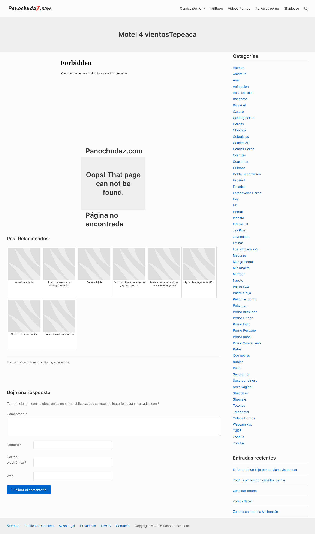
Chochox (239, 130)
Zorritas (239, 443)
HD (235, 205)
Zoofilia (238, 437)
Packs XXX (241, 287)
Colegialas (241, 137)
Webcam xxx (242, 424)
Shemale (239, 399)
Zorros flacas (243, 501)
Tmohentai (241, 412)
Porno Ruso (242, 337)
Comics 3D (241, 143)
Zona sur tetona (245, 491)
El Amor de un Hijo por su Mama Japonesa (265, 470)
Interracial (240, 224)
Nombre (14, 445)
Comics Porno (243, 149)
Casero (238, 112)
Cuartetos (240, 162)
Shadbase (240, 393)
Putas (237, 349)
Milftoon (239, 274)
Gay (236, 199)
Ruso (237, 368)
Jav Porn (239, 230)
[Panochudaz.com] (30, 8)
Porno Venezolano (247, 343)
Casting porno (243, 118)
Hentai (238, 212)
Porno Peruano (244, 330)
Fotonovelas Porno (247, 193)
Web (10, 476)
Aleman (238, 68)
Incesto (238, 218)
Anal (236, 80)
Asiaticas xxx (242, 93)
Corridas (239, 155)
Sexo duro (241, 374)
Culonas (239, 168)
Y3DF (237, 431)
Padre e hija (242, 293)
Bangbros (240, 99)
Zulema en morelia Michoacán (255, 512)
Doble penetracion (247, 174)
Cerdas (238, 124)
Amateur (239, 74)
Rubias (238, 362)
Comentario (17, 414)
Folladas (239, 187)
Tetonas (239, 405)
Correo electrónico (17, 459)
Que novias (241, 355)
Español (239, 180)
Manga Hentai (243, 262)
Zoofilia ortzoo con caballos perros (259, 480)
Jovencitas (241, 237)
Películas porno (244, 299)
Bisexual (239, 105)
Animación (241, 87)
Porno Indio (241, 324)
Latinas (238, 243)
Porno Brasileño (245, 312)
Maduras (239, 255)
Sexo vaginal (242, 387)
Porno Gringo (243, 318)
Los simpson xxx (245, 249)
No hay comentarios (57, 362)
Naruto (238, 280)
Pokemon (240, 305)
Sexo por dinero (245, 380)
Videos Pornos (29, 362)
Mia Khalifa (241, 268)
